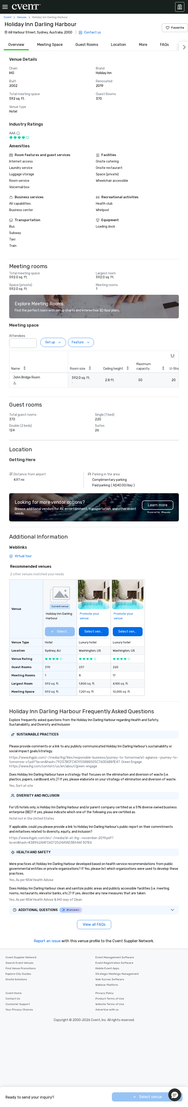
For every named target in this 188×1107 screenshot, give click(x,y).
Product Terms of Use (109, 998)
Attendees (17, 336)
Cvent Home (14, 993)
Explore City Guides (18, 973)
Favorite (177, 27)
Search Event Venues (19, 962)
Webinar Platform (106, 984)
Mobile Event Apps (107, 968)
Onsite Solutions (16, 979)
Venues (22, 17)
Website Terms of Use (109, 1004)
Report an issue (47, 941)
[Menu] (5, 7)
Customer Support (18, 1004)
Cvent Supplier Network (21, 957)
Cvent (7, 17)
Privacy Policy (104, 993)
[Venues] (179, 7)
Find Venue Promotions (21, 968)
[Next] (183, 46)
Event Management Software (114, 957)
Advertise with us (107, 1009)
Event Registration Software (114, 962)
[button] (32, 341)
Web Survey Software (109, 979)
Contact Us (13, 998)
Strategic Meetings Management (117, 973)
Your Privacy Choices (19, 1009)
